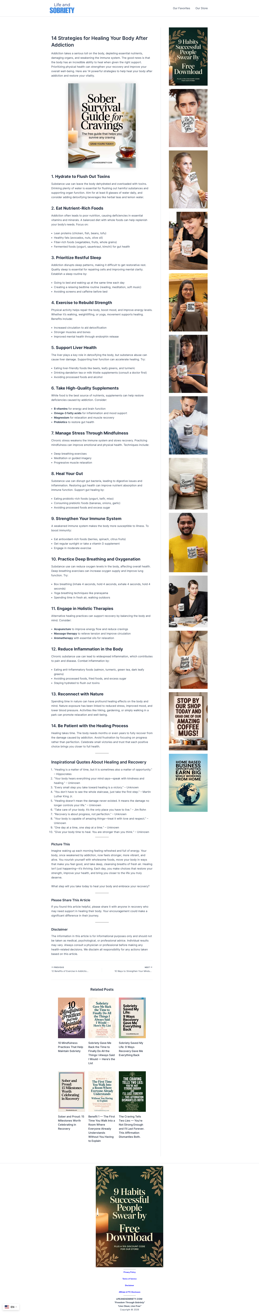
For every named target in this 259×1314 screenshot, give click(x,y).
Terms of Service (129, 1279)
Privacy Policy (130, 1272)
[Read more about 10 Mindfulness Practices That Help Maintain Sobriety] (71, 1017)
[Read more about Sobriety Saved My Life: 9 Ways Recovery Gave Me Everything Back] (132, 1017)
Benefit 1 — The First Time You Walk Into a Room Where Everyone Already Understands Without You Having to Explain (101, 1128)
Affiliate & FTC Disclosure (129, 1292)
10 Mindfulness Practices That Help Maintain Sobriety (70, 1047)
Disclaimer (129, 1285)
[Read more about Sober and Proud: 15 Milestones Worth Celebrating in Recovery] (71, 1091)
